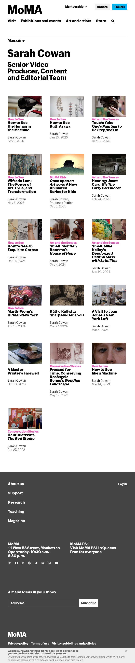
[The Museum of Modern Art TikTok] (36, 563)
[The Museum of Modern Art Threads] (29, 563)
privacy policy (75, 660)
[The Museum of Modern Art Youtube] (56, 563)
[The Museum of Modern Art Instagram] (10, 563)
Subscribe (88, 603)
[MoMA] (17, 634)
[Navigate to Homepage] (25, 9)
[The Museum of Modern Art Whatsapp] (49, 563)
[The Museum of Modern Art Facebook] (16, 563)
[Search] (112, 20)
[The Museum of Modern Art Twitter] (23, 563)
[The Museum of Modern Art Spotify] (43, 563)
